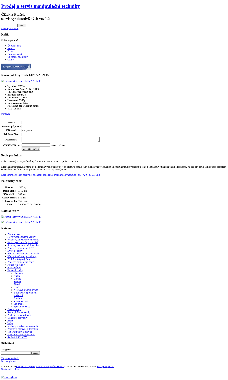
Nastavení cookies (10, 369)
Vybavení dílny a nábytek (19, 331)
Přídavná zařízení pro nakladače (23, 253)
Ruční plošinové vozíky (19, 312)
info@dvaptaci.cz (105, 366)
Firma (11, 122)
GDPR (10, 59)
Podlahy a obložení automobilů (22, 329)
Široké (17, 284)
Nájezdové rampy (16, 264)
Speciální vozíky (22, 306)
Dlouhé (17, 278)
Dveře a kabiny (14, 250)
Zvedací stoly (14, 309)
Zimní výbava (14, 234)
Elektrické (19, 303)
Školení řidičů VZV (17, 337)
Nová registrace (9, 361)
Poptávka (5, 114)
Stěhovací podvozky (17, 317)
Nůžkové (18, 295)
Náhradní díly (14, 267)
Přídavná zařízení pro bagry (20, 262)
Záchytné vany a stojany (19, 315)
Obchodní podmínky (17, 57)
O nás (10, 51)
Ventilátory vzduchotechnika (21, 334)
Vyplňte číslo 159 (11, 145)
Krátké (17, 276)
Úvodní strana (14, 45)
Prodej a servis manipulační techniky (40, 6)
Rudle (10, 320)
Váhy (10, 323)
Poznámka (11, 139)
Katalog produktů (9, 28)
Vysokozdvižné (21, 301)
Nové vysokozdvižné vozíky (21, 237)
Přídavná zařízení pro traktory (21, 256)
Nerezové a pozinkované (26, 290)
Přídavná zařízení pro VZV (20, 248)
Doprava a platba (15, 54)
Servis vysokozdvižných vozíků (23, 245)
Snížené (17, 281)
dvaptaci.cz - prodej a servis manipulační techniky (40, 366)
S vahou (18, 298)
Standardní (19, 273)
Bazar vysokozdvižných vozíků (22, 242)
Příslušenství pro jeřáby (18, 259)
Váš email (11, 130)
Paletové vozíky (15, 270)
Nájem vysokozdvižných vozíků (23, 239)
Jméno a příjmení (11, 126)
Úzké (16, 287)
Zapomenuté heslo (10, 358)
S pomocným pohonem (25, 292)
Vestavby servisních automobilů (22, 326)
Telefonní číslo (11, 134)
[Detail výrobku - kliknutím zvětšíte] (21, 81)
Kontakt (11, 48)
